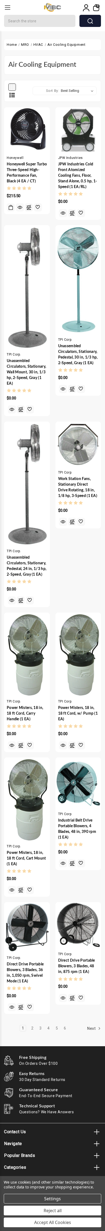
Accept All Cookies (52, 1222)
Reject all (53, 1210)
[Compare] (29, 207)
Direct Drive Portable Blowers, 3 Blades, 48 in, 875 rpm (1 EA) (76, 966)
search (90, 21)
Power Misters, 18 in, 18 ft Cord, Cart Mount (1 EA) (26, 858)
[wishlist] (38, 207)
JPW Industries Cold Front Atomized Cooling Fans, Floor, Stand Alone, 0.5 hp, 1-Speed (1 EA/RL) (77, 175)
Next (92, 1028)
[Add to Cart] (11, 207)
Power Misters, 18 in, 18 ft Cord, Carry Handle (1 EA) (25, 713)
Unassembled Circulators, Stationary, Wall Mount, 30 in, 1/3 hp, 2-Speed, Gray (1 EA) (26, 372)
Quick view (20, 207)
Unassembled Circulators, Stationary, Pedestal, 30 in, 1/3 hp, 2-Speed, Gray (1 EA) (78, 354)
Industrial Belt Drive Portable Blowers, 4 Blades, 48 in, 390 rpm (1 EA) (77, 829)
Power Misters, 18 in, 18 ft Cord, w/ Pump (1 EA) (78, 713)
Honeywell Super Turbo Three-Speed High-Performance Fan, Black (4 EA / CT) (27, 172)
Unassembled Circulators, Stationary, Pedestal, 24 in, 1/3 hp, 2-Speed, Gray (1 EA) (26, 566)
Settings (52, 1199)
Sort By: (52, 91)
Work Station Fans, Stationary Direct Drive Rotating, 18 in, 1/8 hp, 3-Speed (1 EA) (77, 487)
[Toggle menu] (7, 7)
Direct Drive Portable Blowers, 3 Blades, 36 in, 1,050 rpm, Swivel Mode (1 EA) (25, 972)
